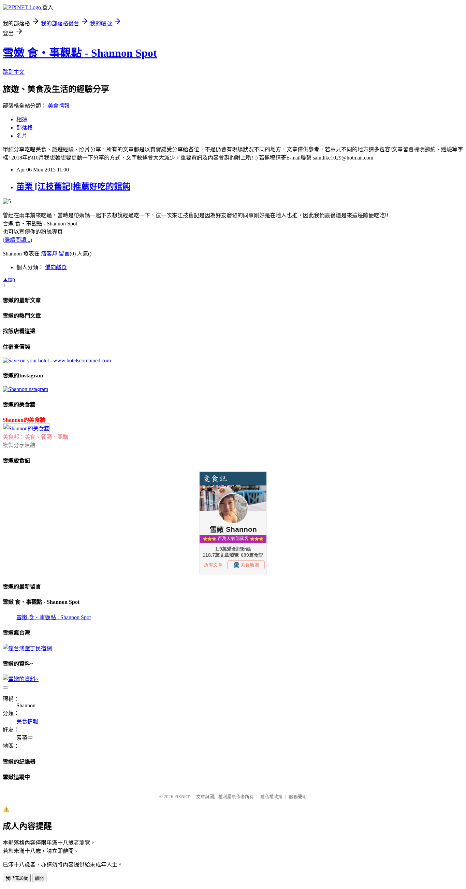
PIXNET (182, 796)
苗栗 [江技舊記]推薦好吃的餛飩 (73, 186)
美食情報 (59, 106)
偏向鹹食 (56, 267)
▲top (9, 279)
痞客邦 (49, 253)
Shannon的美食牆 (24, 420)
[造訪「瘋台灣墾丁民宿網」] (27, 648)
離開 (39, 878)
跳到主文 (14, 72)
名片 (21, 136)
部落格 (24, 127)
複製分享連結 (19, 445)
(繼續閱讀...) (17, 240)
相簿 (21, 119)
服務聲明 (298, 796)
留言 (64, 253)
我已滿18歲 (16, 878)
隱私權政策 (271, 796)
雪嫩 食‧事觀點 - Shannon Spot (80, 53)
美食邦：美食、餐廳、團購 (35, 437)
